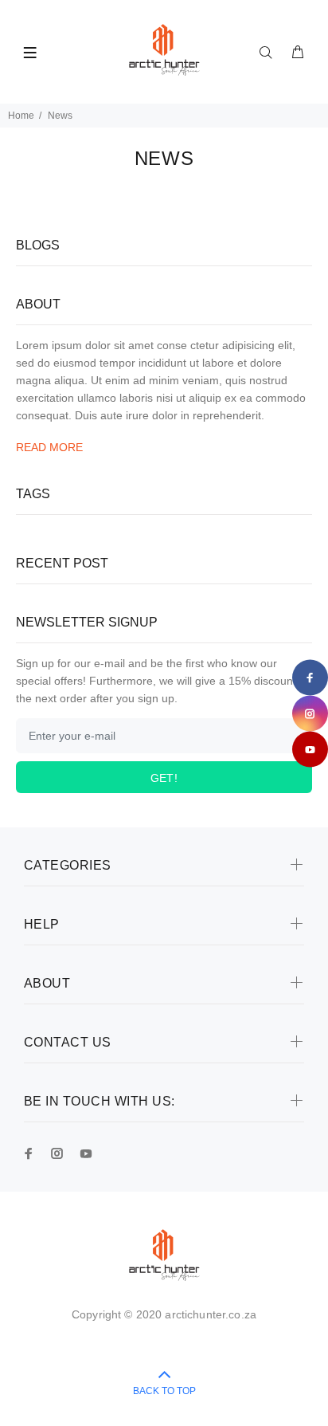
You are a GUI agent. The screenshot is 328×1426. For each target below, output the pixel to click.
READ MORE (49, 447)
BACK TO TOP (164, 1391)
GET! (164, 778)
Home (21, 115)
